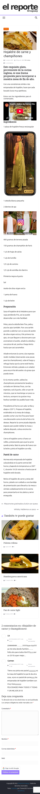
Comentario (6, 709)
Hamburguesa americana (15, 576)
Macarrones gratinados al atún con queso (21, 504)
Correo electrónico (9, 749)
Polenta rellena (10, 543)
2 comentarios (9, 63)
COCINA (6, 29)
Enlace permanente (31, 640)
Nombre (5, 739)
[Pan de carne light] (20, 589)
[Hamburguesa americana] (20, 555)
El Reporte (19, 60)
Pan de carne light (11, 610)
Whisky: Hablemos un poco (25, 509)
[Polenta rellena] (20, 522)
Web (3, 758)
